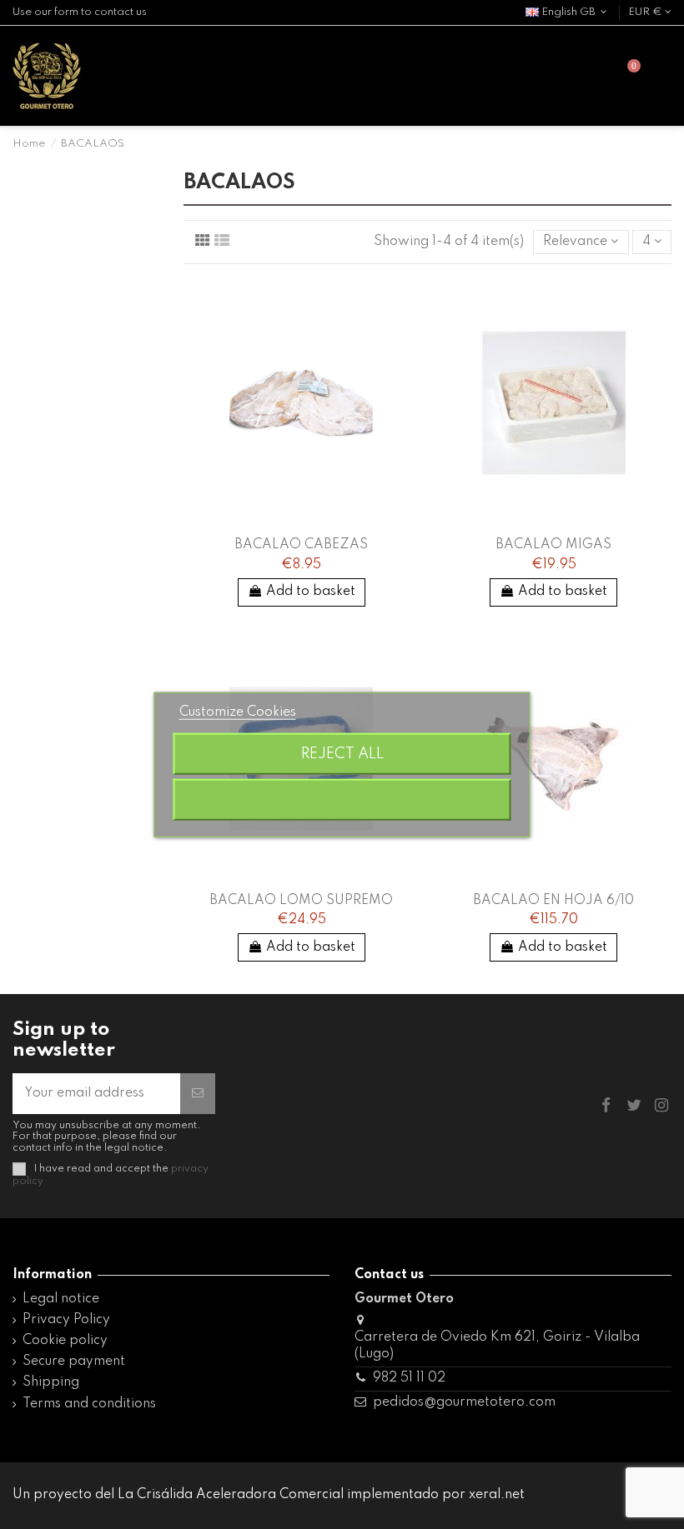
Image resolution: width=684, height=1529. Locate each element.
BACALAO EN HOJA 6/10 (553, 900)
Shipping (51, 1382)
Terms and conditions (89, 1404)
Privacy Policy (66, 1320)
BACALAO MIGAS (553, 545)
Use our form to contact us (80, 12)
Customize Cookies (237, 711)
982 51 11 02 (409, 1378)
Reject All (342, 754)
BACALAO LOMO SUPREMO (301, 900)
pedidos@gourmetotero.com (464, 1402)
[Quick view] (407, 300)
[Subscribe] (197, 1093)
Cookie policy (65, 1340)
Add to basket (310, 591)
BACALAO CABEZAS (301, 545)
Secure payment (74, 1361)
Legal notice (61, 1299)
